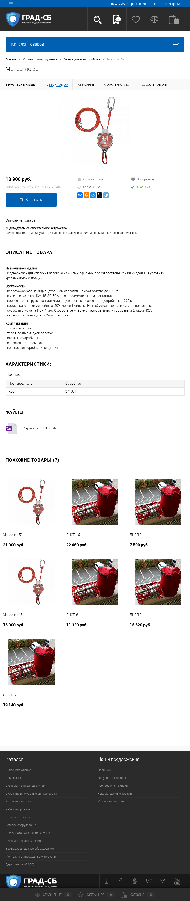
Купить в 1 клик (93, 179)
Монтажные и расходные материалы (31, 856)
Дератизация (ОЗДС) (20, 864)
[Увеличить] (95, 130)
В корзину (34, 200)
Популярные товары (112, 778)
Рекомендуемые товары (115, 793)
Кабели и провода (18, 809)
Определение (136, 4)
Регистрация (172, 4)
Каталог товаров (27, 44)
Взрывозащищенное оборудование (30, 848)
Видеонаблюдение (18, 770)
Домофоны (13, 778)
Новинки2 (104, 770)
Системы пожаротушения (23, 840)
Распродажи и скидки (113, 785)
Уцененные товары (111, 801)
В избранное (145, 179)
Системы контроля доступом (25, 785)
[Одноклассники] (86, 195)
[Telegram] (106, 195)
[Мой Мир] (93, 195)
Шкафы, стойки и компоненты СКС (29, 833)
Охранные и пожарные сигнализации (31, 793)
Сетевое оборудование (21, 825)
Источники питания (19, 801)
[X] (99, 195)
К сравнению (91, 187)
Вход (155, 4)
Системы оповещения (21, 817)
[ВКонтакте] (80, 195)
